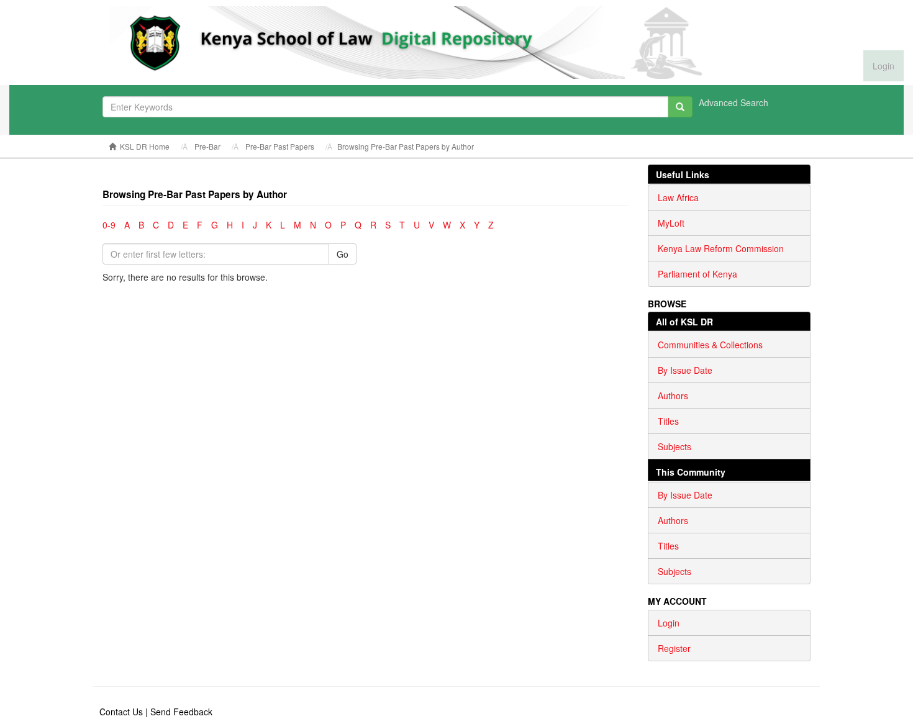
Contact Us (121, 711)
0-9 (109, 225)
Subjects (674, 446)
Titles (668, 421)
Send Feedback (181, 711)
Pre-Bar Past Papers (279, 146)
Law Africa (678, 197)
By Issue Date (685, 370)
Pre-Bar (207, 146)
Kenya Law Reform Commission (721, 248)
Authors (673, 395)
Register (674, 648)
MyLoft (671, 223)
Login (668, 623)
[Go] (680, 106)
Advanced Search (733, 102)
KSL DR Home (145, 146)
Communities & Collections (710, 344)
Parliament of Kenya (697, 274)
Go (342, 254)
